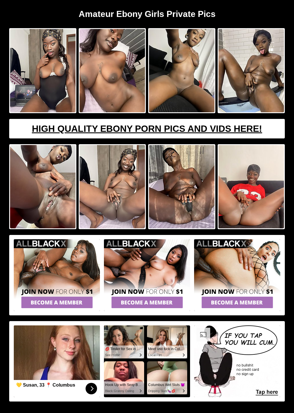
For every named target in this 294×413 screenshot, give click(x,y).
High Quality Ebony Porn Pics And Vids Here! (147, 128)
